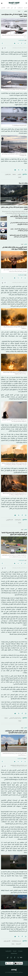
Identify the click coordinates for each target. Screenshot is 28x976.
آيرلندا (19, 719)
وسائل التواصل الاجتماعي (15, 717)
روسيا (13, 942)
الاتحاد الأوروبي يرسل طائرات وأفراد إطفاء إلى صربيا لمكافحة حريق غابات (14, 247)
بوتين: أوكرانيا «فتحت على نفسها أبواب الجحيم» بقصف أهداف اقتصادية (16, 730)
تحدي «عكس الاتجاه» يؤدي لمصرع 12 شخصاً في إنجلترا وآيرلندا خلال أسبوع (14, 532)
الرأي (12, 6)
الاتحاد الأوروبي (9, 518)
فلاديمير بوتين (7, 940)
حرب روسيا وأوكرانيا (16, 940)
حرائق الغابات (18, 518)
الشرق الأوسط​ (20, 6)
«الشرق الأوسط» (21, 39)
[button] (14, 860)
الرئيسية (25, 6)
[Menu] (26, 2)
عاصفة (14, 173)
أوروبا (19, 10)
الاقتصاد (8, 6)
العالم (15, 6)
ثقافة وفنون (3, 6)
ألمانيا (19, 176)
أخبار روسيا (18, 942)
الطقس (19, 173)
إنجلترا (5, 717)
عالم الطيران (8, 173)
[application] (14, 861)
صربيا (19, 521)
